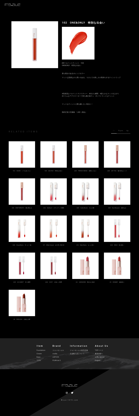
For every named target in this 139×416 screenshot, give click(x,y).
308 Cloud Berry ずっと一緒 (21, 245)
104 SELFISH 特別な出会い (54, 171)
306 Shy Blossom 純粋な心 (117, 208)
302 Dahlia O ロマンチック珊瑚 (53, 208)
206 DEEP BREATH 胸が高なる (22, 208)
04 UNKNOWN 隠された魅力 (85, 282)
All (114, 130)
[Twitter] (72, 393)
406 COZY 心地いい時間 (53, 282)
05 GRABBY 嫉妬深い (117, 264)
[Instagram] (67, 393)
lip (127, 130)
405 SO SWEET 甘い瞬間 (21, 282)
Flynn (120, 130)
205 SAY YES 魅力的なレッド (117, 171)
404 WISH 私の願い (117, 227)
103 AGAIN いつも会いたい (22, 171)
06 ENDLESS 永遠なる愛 (21, 319)
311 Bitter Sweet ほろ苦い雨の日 (53, 245)
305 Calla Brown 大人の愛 (85, 208)
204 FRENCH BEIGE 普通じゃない (85, 171)
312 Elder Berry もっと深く (85, 245)
